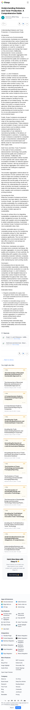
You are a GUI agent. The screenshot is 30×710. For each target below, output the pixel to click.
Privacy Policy (14, 704)
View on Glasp (17, 338)
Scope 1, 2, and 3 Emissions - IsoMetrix (16, 337)
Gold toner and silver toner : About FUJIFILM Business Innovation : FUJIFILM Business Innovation (16, 343)
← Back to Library (8, 360)
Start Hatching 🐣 (14, 574)
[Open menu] (27, 2)
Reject (12, 707)
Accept (18, 707)
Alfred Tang (15, 17)
